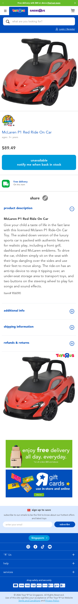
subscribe (65, 524)
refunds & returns (16, 342)
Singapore (37, 538)
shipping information (19, 326)
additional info (14, 310)
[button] (3, 3)
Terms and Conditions (29, 600)
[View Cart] (72, 10)
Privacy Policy (52, 600)
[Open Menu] (5, 10)
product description (18, 208)
